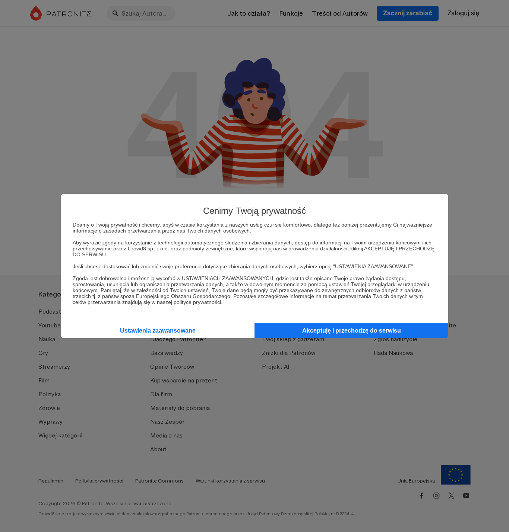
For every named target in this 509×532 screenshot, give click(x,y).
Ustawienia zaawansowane (158, 330)
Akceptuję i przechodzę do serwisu (351, 330)
